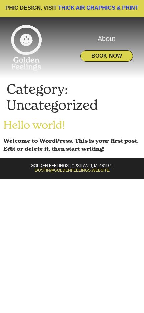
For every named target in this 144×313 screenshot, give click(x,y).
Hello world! (34, 124)
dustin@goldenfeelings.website (72, 170)
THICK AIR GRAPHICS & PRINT (97, 8)
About (106, 38)
